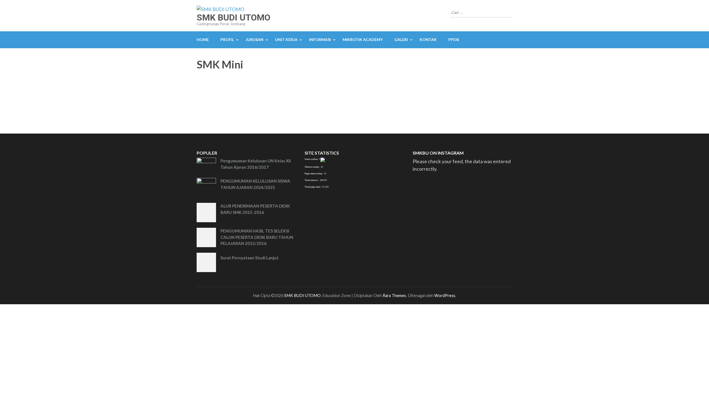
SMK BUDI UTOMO (233, 17)
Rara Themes (394, 295)
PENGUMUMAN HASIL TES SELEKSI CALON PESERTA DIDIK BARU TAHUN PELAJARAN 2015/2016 (256, 237)
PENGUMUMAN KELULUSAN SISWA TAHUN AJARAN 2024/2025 (255, 184)
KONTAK (428, 39)
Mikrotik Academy (363, 39)
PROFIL (227, 39)
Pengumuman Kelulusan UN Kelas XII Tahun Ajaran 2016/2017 (255, 164)
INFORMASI (320, 39)
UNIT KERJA (286, 39)
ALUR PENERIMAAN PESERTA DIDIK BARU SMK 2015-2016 (255, 209)
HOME (203, 39)
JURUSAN (254, 39)
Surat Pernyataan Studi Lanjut (249, 257)
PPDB (453, 39)
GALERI (401, 39)
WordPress (444, 295)
